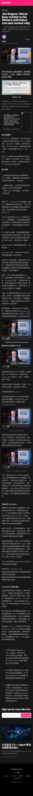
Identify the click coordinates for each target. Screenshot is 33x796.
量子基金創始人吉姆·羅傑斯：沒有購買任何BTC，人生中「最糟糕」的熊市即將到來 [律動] (16, 74)
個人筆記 (5, 10)
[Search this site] (26, 2)
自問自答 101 (17, 778)
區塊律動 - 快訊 (16, 97)
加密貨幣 (20, 776)
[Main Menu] (30, 3)
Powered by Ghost (16, 782)
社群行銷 (27, 776)
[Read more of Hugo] (4, 36)
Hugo (4, 41)
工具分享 (13, 776)
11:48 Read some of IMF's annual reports (16, 342)
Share (28, 39)
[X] (15, 772)
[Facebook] (18, 772)
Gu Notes (6, 3)
